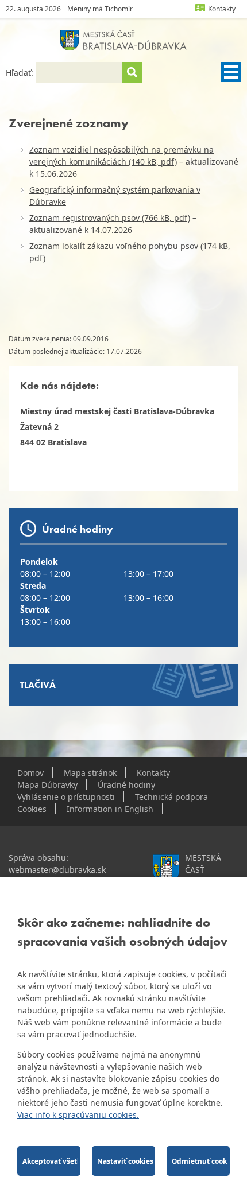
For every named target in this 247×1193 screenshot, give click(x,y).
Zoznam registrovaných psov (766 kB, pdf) (109, 217)
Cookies (32, 808)
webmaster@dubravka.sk (57, 869)
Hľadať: (21, 72)
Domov (30, 772)
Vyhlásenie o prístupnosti (66, 796)
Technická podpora (171, 796)
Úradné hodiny (126, 784)
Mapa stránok (90, 772)
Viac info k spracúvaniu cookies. (78, 1114)
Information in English (110, 808)
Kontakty (222, 9)
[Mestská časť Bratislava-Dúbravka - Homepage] (123, 40)
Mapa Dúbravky (47, 784)
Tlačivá (38, 685)
